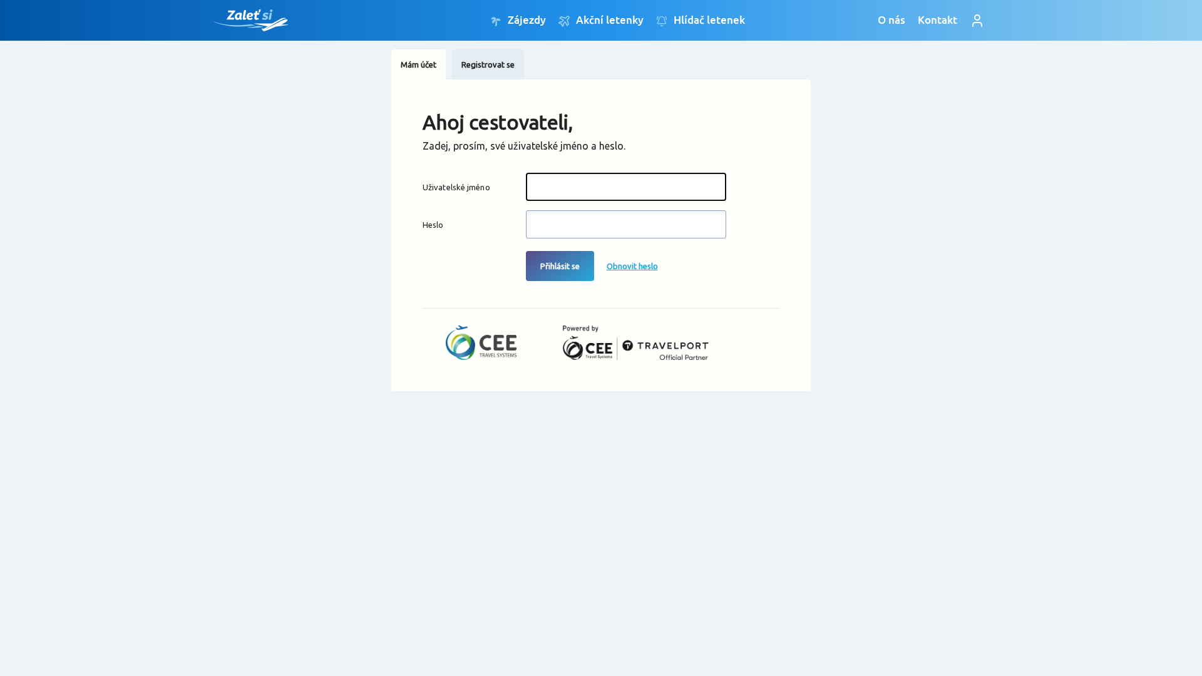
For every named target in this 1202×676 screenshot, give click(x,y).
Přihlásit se (560, 266)
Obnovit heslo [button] (632, 266)
